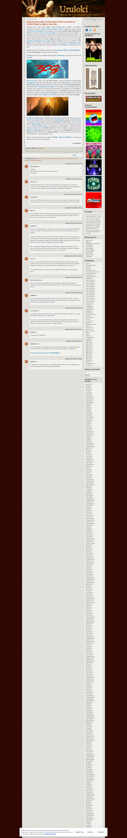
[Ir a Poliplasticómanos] (94, 207)
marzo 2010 (88, 690)
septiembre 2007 (89, 739)
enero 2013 (88, 635)
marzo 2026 (88, 392)
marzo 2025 (88, 412)
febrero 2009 (88, 712)
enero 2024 (88, 430)
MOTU (87, 332)
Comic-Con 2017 (89, 298)
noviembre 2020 (89, 480)
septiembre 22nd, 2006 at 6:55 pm (73, 329)
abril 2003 (88, 826)
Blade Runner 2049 (90, 265)
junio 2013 (88, 626)
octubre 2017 (88, 541)
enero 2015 (88, 595)
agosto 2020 (88, 485)
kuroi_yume (33, 166)
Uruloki (32, 226)
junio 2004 (88, 803)
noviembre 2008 (89, 716)
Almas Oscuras (89, 240)
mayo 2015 (88, 589)
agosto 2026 (88, 384)
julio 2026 (88, 385)
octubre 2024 (88, 418)
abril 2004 (88, 807)
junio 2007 (88, 744)
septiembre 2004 (89, 798)
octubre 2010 (88, 679)
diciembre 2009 (89, 695)
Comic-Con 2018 (89, 299)
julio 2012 (88, 644)
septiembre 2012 (89, 641)
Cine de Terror (89, 275)
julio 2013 (88, 625)
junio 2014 (88, 607)
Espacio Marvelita (89, 248)
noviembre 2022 (89, 444)
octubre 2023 (88, 433)
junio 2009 (88, 705)
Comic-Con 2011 (89, 288)
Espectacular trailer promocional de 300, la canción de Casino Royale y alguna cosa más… (51, 23)
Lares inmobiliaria (89, 251)
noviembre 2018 (89, 520)
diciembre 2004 (89, 794)
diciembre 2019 (89, 498)
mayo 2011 (88, 667)
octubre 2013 (88, 620)
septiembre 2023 (89, 435)
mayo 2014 (88, 608)
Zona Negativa (89, 256)
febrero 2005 (88, 790)
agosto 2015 (88, 584)
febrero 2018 (88, 535)
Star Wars (88, 360)
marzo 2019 (88, 513)
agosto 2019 (88, 505)
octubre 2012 (88, 639)
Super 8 (87, 362)
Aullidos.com (88, 241)
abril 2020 (88, 492)
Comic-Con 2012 (89, 289)
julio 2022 (88, 449)
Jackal (32, 332)
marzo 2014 (88, 612)
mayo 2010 (88, 687)
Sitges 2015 (88, 348)
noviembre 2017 (89, 539)
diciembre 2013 (89, 616)
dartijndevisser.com (75, 43)
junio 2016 (88, 567)
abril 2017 (88, 551)
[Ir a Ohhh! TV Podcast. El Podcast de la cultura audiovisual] (94, 125)
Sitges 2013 (88, 345)
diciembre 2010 (89, 675)
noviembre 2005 (89, 776)
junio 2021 (88, 469)
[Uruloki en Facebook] (86, 31)
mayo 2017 (88, 549)
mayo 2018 (88, 530)
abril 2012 (88, 649)
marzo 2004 (88, 808)
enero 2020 (88, 497)
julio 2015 (88, 585)
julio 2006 (88, 762)
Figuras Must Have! (90, 314)
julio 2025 (88, 405)
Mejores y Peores (89, 330)
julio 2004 (88, 802)
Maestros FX (88, 329)
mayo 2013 (88, 628)
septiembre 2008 (89, 720)
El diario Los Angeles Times (35, 118)
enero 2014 (88, 615)
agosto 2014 (88, 603)
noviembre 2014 (89, 598)
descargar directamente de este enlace (39, 41)
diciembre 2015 (89, 577)
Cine (87, 268)
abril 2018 (88, 531)
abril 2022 (88, 453)
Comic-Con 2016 (89, 296)
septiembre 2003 (89, 818)
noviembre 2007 (89, 736)
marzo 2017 (88, 553)
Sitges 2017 (88, 352)
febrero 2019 (88, 515)
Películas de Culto (89, 254)
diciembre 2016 (89, 557)
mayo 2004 (88, 805)
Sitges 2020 (88, 357)
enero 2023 (88, 441)
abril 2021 (88, 472)
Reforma (29, 130)
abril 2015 (88, 590)
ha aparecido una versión (46, 86)
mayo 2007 (88, 746)
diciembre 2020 (89, 479)
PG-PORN (88, 339)
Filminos (87, 316)
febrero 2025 (88, 413)
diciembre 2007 (89, 735)
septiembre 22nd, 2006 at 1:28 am (73, 208)
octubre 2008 (88, 718)
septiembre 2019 (89, 503)
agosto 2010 (88, 682)
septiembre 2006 (89, 759)
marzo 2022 (88, 454)
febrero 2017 (88, 554)
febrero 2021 (88, 476)
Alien (87, 263)
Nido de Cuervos (89, 253)
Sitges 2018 (88, 353)
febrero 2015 (88, 594)
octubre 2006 (88, 757)
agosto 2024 (88, 420)
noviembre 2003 (89, 815)
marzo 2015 (88, 592)
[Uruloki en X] (90, 31)
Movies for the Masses (36, 31)
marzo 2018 (88, 533)
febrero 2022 (88, 456)
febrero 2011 (88, 672)
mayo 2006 (88, 766)
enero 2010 (88, 694)
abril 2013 (88, 630)
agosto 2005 (88, 780)
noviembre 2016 (89, 559)
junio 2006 (88, 764)
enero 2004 (88, 812)
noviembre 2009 (89, 697)
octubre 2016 (88, 561)
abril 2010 (88, 689)
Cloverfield (88, 278)
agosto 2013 (88, 623)
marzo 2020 (88, 494)
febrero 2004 (88, 810)
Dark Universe (89, 309)
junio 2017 (88, 548)
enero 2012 (88, 654)
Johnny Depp (36, 124)
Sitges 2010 (88, 340)
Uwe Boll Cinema (89, 363)
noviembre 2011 (89, 657)
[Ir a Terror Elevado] (94, 191)
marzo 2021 (88, 474)
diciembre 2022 (89, 443)
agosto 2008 (88, 721)
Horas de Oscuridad (90, 250)
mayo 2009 (88, 707)
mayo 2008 (88, 726)
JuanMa (32, 295)
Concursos (88, 304)
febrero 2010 (88, 692)
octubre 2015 (88, 580)
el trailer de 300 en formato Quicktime (68, 50)
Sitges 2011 (88, 342)
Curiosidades (88, 307)
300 (28, 33)
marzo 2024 (88, 426)
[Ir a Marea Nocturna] (94, 174)
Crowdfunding (89, 306)
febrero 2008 (88, 731)
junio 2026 (88, 387)
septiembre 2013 (89, 621)
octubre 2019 (88, 502)
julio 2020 (88, 487)
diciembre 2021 (89, 459)
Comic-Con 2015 (89, 294)
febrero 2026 (88, 394)
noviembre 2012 (89, 638)
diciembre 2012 (89, 636)
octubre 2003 (88, 817)
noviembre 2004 (89, 795)
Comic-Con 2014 (89, 293)
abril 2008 (88, 728)
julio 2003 (88, 821)
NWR (87, 334)
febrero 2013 (88, 633)
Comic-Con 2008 (89, 283)
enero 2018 (88, 536)
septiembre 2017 (89, 543)
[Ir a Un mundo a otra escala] (94, 101)
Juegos (87, 326)
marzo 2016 (88, 572)
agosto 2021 (88, 466)
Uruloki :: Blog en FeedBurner (62, 137)
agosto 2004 (88, 800)
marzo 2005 (88, 789)
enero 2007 (88, 753)
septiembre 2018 (89, 523)
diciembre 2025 (89, 397)
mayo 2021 (88, 471)
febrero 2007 (88, 751)
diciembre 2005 (89, 774)
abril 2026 (88, 390)
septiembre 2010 (89, 680)
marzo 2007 (88, 749)
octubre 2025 (88, 400)
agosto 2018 (88, 525)
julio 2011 (88, 664)
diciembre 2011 (89, 656)
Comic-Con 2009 (89, 285)
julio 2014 (88, 605)
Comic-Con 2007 (89, 281)
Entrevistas (88, 312)
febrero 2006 (88, 771)
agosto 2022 (88, 448)
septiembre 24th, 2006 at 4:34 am (73, 341)
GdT (87, 319)
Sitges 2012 (88, 344)
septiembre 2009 (89, 700)
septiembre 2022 (89, 446)
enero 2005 (88, 792)
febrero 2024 (88, 428)
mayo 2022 (88, 451)
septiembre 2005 (89, 779)
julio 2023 (88, 436)
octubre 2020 (88, 482)
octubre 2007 (88, 738)
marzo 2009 (88, 710)
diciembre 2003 (89, 813)
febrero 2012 (88, 653)
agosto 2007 (88, 741)
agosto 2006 (88, 761)
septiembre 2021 (89, 464)
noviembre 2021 (89, 461)
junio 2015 (88, 587)
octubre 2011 (88, 659)
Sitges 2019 (88, 355)
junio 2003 (88, 823)
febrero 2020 (88, 495)
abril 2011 (88, 669)
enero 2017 (88, 556)
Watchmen (88, 365)
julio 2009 (88, 703)
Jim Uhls (57, 118)
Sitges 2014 (88, 347)
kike (31, 210)
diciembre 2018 (89, 518)
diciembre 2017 (89, 538)
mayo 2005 (88, 785)
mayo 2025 (88, 408)
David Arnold (66, 82)
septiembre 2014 (89, 602)
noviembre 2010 (89, 677)
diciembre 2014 (89, 597)
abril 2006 (88, 767)
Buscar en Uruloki (92, 369)
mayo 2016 (88, 569)
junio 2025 (88, 407)
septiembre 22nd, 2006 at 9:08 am (73, 223)
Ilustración (88, 322)
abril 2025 (88, 410)
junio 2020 (88, 489)
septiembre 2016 (89, 562)
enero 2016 (88, 575)
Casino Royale (34, 84)
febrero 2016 (88, 574)
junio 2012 (88, 646)
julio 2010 (88, 684)
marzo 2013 (88, 631)
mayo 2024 (88, 423)
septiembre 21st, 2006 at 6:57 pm (73, 163)
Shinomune (60, 55)
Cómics (87, 266)
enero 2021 (88, 477)
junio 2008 (88, 725)
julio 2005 (88, 782)
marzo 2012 (88, 651)
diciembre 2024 (89, 416)
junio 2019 (88, 508)
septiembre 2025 (89, 402)
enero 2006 (88, 772)
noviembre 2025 (89, 398)
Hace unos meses (32, 80)
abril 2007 (88, 748)
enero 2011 (88, 674)
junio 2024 (88, 421)
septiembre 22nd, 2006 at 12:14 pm (73, 256)
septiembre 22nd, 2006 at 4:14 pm (73, 292)
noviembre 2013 (89, 618)
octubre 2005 (88, 777)
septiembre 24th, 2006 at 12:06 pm (73, 359)
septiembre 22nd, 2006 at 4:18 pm (73, 308)
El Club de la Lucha (33, 120)
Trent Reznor (64, 45)
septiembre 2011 (89, 661)
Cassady (32, 197)
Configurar (101, 832)
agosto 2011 (88, 662)
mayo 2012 (88, 648)
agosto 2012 (88, 643)
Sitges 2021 (88, 358)
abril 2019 (88, 512)
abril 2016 (88, 571)
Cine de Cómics (40, 148)
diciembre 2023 (89, 431)
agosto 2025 (88, 403)
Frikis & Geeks (89, 317)
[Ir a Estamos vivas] (94, 158)
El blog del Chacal (89, 246)
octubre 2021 (88, 462)
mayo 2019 (88, 510)
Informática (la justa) (90, 324)
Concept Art (88, 303)
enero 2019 (88, 516)
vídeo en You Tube (48, 94)
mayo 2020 (88, 490)
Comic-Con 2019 (89, 301)
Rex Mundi (77, 120)
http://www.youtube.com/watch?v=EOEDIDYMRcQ (45, 353)
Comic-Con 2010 (89, 286)
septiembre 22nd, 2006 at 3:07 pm (73, 277)
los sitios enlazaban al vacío (53, 29)
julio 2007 (88, 743)
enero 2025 (88, 415)
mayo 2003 (88, 825)
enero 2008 (88, 733)
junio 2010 (88, 685)
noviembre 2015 (89, 579)
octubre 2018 (88, 521)
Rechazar (90, 832)
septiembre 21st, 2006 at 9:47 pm (73, 179)
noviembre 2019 (89, 500)
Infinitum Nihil (41, 126)
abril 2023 (88, 439)
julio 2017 (88, 546)
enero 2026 (88, 395)
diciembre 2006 (89, 754)
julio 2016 (88, 566)
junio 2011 (88, 666)
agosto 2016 (88, 564)
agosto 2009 (88, 702)
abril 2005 (88, 787)
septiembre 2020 (89, 484)
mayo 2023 (88, 438)
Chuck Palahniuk (59, 120)
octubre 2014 (88, 600)
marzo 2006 (88, 769)
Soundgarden (31, 82)
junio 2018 (88, 528)
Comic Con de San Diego (47, 33)
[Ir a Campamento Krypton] (94, 141)
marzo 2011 (88, 671)
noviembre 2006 (89, 756)
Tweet (74, 155)
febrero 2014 (88, 613)
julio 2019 (88, 507)
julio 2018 (88, 526)
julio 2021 (88, 467)
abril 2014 (88, 610)
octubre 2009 (88, 698)
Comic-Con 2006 (89, 280)
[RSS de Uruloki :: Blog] (94, 31)
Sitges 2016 (88, 350)
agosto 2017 (88, 544)
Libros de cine (89, 327)
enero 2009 (88, 713)
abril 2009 (88, 708)
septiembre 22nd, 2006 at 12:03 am (73, 194)
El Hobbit (88, 311)
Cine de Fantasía (89, 273)
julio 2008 (88, 723)
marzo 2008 (88, 730)
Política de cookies (50, 834)
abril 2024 (88, 425)
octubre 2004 (88, 797)
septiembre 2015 (89, 582)
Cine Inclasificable (89, 276)
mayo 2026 (88, 389)
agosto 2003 (88, 820)
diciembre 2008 (89, 715)
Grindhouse (88, 321)
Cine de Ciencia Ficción (91, 271)
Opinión (87, 335)
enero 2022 (88, 457)
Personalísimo (89, 337)
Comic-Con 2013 (89, 291)
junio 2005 (88, 784)
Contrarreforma (38, 130)
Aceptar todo (79, 832)
